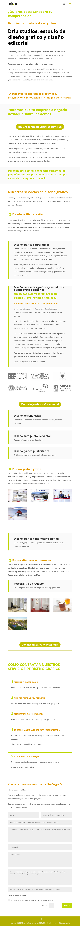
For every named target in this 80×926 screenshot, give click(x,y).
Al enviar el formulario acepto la (32, 900)
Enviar (67, 905)
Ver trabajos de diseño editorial (40, 404)
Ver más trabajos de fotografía (40, 644)
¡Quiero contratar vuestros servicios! (40, 126)
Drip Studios (26, 923)
